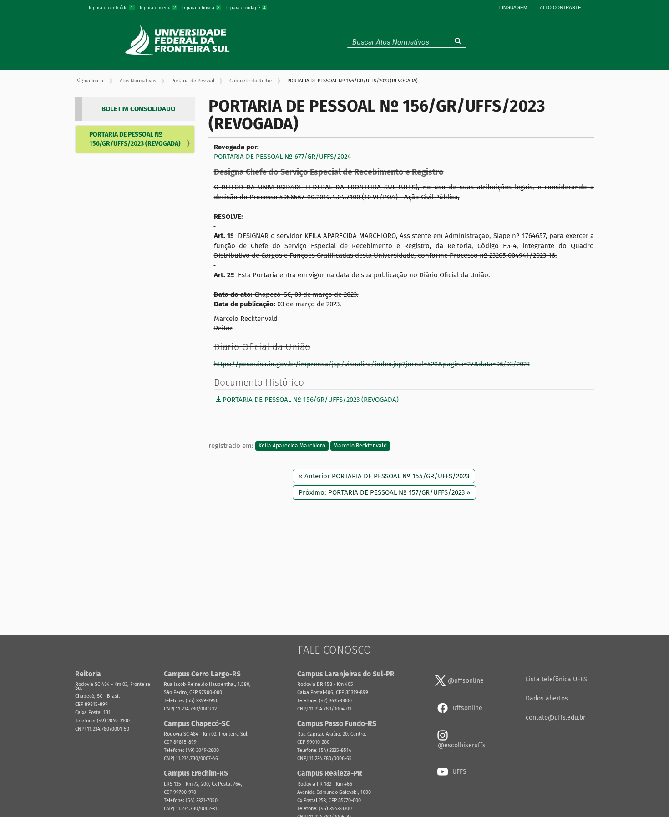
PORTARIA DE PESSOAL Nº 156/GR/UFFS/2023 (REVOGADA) (135, 139)
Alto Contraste (560, 7)
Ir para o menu (158, 7)
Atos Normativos (138, 81)
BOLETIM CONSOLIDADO (138, 109)
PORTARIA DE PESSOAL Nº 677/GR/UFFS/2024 (282, 156)
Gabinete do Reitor (250, 81)
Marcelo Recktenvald (360, 446)
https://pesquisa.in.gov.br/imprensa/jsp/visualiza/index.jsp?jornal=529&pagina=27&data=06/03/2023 (372, 364)
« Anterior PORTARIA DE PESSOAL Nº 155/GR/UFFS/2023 (384, 476)
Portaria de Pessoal (192, 81)
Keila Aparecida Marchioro (291, 446)
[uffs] (178, 40)
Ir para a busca (201, 7)
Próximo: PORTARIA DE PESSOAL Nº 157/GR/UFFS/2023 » (384, 492)
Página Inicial (90, 81)
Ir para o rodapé (246, 7)
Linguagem (513, 7)
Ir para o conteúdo (111, 7)
